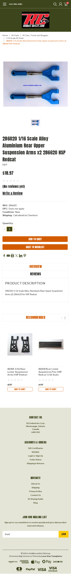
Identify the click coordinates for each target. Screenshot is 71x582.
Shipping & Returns (35, 463)
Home (5, 35)
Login (30, 456)
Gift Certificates (35, 448)
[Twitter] (16, 255)
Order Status (35, 459)
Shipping (35, 487)
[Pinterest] (24, 255)
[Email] (8, 255)
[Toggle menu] (4, 6)
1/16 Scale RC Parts (15, 38)
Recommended (35, 317)
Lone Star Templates (51, 556)
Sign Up (39, 456)
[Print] (12, 255)
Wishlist (35, 452)
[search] (54, 4)
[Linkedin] (20, 255)
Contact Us (35, 495)
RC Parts (15, 35)
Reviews (35, 273)
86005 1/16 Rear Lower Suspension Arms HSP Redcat (17, 371)
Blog (35, 502)
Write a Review (12, 193)
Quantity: (7, 223)
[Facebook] (4, 255)
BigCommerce (25, 556)
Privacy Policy (35, 491)
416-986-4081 (15, 4)
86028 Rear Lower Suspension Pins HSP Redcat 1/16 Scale (50, 371)
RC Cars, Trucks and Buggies (35, 35)
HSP (4, 164)
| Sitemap (46, 553)
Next (65, 318)
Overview (35, 266)
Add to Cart (19, 389)
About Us (35, 483)
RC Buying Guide (35, 499)
